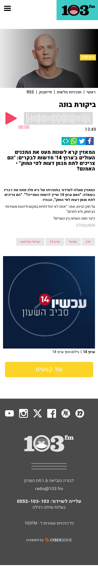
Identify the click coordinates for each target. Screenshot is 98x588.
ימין (88, 241)
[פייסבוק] (90, 141)
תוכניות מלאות (69, 92)
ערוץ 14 (55, 241)
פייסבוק (45, 92)
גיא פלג (87, 57)
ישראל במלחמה (30, 241)
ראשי (90, 92)
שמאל (73, 241)
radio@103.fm (49, 489)
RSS (30, 92)
